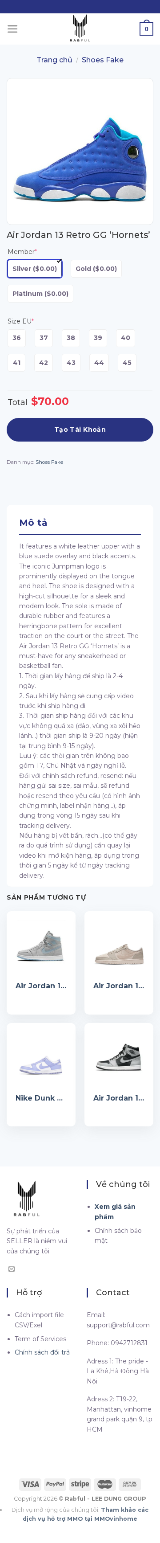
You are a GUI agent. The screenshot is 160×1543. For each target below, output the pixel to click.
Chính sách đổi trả (42, 1352)
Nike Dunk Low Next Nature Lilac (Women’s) (41, 1098)
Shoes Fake (103, 60)
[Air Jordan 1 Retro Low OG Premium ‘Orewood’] (118, 945)
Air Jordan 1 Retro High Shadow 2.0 (118, 1098)
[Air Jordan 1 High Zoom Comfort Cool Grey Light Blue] (41, 945)
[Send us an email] (11, 1269)
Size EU (21, 321)
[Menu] (13, 29)
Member (22, 252)
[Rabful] (80, 29)
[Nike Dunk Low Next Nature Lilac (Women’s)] (41, 1057)
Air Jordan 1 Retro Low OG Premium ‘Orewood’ (118, 986)
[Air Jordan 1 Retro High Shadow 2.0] (118, 1057)
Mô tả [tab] (33, 522)
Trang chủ (54, 60)
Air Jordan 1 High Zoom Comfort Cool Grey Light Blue (41, 986)
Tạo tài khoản (80, 430)
